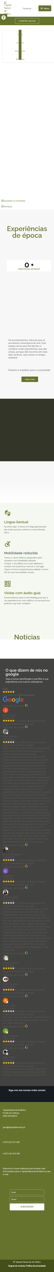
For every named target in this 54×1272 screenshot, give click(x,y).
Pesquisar (27, 8)
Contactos (8, 1107)
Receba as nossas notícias (16, 1165)
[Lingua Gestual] (7, 513)
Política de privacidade (36, 1266)
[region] (27, 74)
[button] (3, 17)
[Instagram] (24, 1098)
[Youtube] (34, 1098)
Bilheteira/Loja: (10, 1150)
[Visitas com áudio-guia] (7, 583)
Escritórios (8, 1139)
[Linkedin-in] (20, 1098)
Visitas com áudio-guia (22, 593)
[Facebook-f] (29, 1098)
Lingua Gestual (16, 522)
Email (5, 1124)
